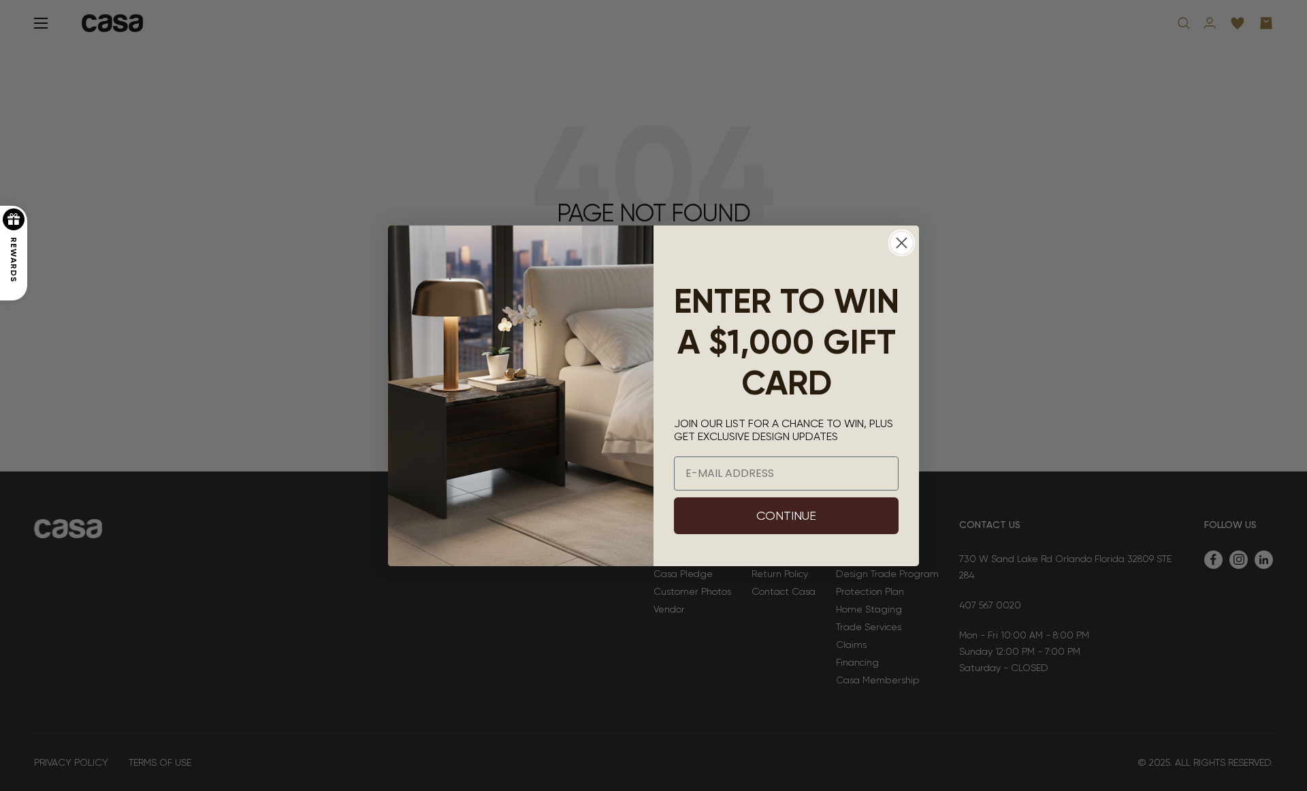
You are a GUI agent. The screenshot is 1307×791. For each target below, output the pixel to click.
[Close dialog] (902, 243)
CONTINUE (786, 515)
